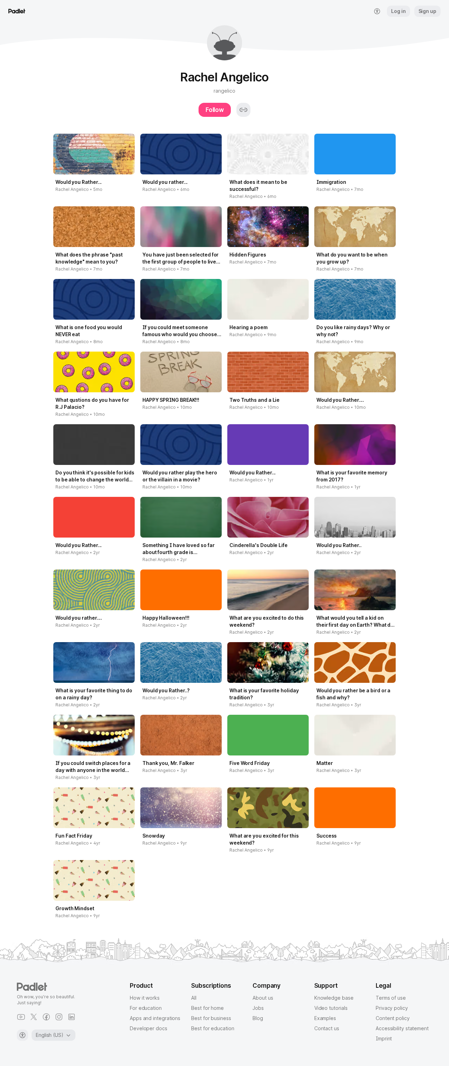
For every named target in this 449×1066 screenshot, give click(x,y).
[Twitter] (33, 1017)
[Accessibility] (22, 1035)
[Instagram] (59, 1017)
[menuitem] (377, 11)
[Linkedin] (71, 1017)
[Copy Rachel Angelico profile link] (243, 110)
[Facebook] (46, 1017)
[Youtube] (21, 1017)
